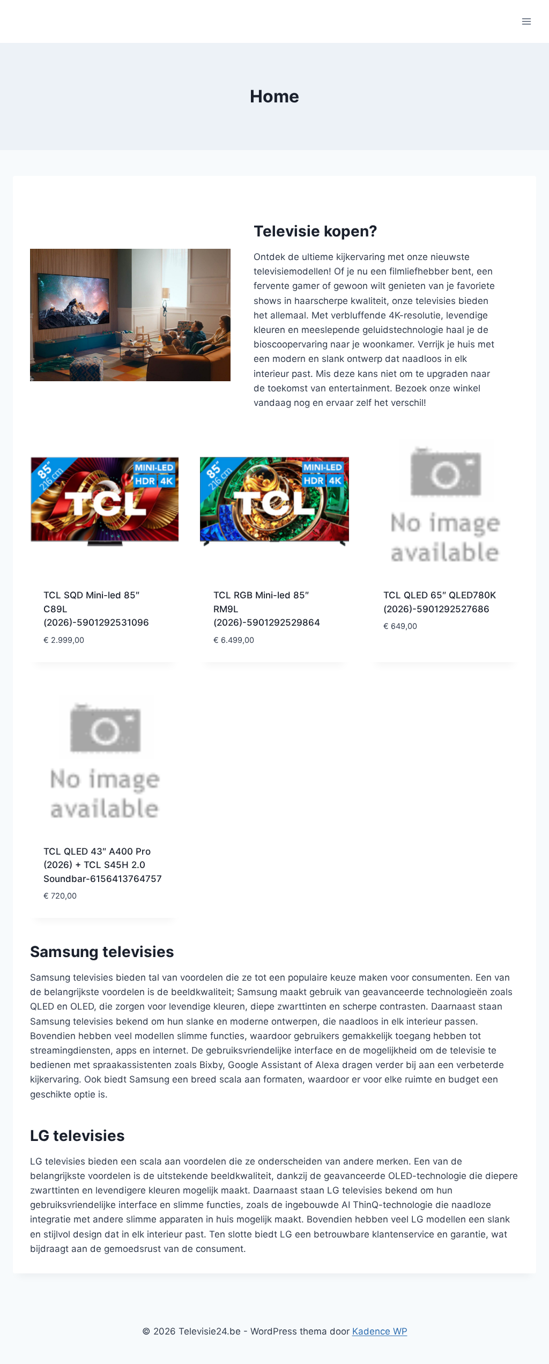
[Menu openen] (526, 21)
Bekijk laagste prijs (428, 658)
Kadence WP (379, 1331)
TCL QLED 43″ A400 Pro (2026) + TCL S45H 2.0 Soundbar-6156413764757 (102, 865)
